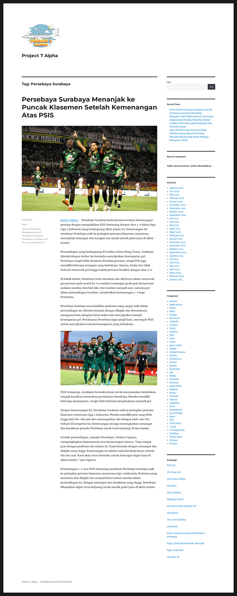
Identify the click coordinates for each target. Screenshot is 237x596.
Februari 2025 (176, 235)
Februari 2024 (176, 276)
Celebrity (173, 321)
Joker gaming (174, 492)
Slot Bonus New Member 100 (181, 506)
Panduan (173, 382)
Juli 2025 (173, 218)
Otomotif (174, 379)
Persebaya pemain (32, 232)
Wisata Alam (175, 436)
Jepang (173, 365)
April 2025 (174, 228)
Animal (173, 301)
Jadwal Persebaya (31, 229)
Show (172, 406)
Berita (172, 308)
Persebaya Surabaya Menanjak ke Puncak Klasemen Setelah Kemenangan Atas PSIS (89, 107)
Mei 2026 (174, 194)
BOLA (172, 311)
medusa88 (172, 526)
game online (175, 345)
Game (172, 342)
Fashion (173, 331)
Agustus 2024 (176, 255)
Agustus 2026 (176, 188)
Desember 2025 (177, 205)
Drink (172, 328)
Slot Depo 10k (174, 472)
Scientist (173, 396)
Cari (169, 82)
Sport (24, 224)
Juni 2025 (174, 222)
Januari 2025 (176, 239)
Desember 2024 (177, 242)
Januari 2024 (176, 279)
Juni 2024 (174, 262)
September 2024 (177, 252)
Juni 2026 (174, 191)
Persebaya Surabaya (32, 235)
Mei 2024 (174, 266)
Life (171, 372)
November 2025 (177, 208)
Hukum (173, 355)
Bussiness (174, 318)
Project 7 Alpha (40, 55)
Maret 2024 (175, 272)
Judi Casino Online (176, 479)
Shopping (174, 403)
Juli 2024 (173, 259)
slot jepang (172, 513)
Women (173, 443)
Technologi (175, 423)
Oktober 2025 (176, 211)
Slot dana (171, 485)
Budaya (173, 314)
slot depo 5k (173, 557)
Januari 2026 (176, 201)
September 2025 (177, 215)
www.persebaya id (35, 242)
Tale (171, 420)
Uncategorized (176, 430)
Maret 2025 (175, 232)
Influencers (175, 359)
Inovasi (173, 362)
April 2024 (174, 269)
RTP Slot (171, 465)
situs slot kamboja (176, 519)
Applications (175, 304)
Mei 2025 (174, 225)
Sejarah (173, 399)
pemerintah (175, 386)
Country (173, 325)
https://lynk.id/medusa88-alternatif (185, 543)
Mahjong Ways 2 (175, 499)
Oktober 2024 (176, 249)
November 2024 (177, 245)
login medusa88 (175, 550)
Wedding (174, 433)
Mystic (172, 375)
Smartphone (175, 409)
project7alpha (69, 220)
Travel (172, 426)
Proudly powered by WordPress (56, 581)
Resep (172, 392)
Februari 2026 (176, 198)
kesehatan (174, 369)
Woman (173, 440)
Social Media (175, 413)
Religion (173, 389)
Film (171, 335)
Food (172, 338)
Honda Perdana (177, 352)
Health (172, 348)
